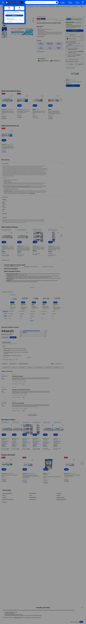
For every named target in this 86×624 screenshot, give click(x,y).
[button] (70, 2)
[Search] (57, 2)
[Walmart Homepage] (2, 2)
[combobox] (41, 2)
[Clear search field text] (54, 2)
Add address (14, 15)
